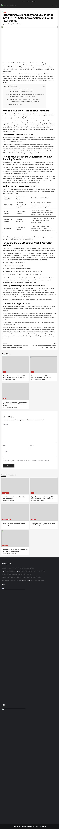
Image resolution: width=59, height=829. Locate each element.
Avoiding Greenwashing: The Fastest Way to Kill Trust (25, 101)
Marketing (5, 545)
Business (33, 519)
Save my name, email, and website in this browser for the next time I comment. (26, 461)
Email (32, 445)
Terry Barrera (17, 24)
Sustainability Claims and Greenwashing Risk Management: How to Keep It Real (23, 580)
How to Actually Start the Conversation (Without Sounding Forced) (26, 94)
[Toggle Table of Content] (43, 86)
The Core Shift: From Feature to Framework (23, 91)
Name (5, 445)
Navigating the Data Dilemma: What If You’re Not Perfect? (23, 99)
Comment (6, 424)
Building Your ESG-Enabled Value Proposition (23, 96)
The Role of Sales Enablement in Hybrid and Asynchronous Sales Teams (44, 345)
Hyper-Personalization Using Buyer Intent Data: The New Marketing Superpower (23, 571)
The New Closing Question (14, 104)
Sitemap (28, 1)
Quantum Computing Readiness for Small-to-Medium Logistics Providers (21, 577)
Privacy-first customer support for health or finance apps (17, 574)
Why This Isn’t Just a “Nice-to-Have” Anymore (19, 89)
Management (6, 493)
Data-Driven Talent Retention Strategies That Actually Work (18, 568)
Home (23, 1)
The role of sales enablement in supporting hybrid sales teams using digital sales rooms (15, 403)
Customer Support (7, 519)
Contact (34, 1)
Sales (4, 12)
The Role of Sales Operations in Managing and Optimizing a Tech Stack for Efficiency (15, 345)
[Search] (56, 5)
